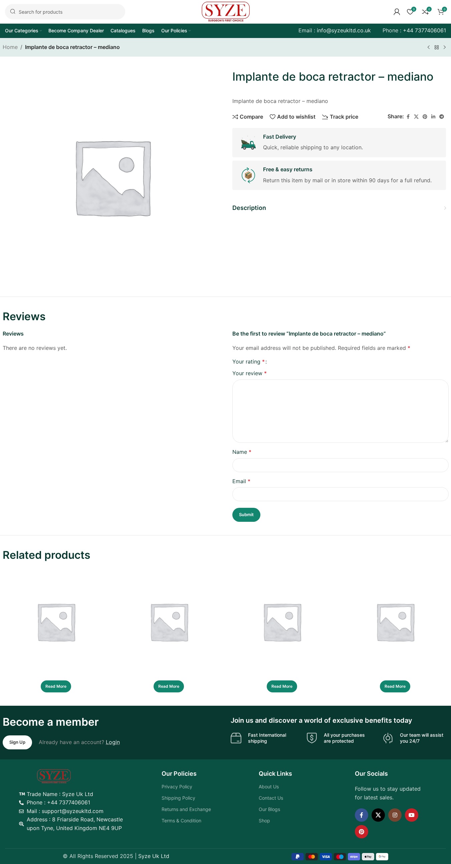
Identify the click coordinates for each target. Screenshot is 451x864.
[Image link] (54, 775)
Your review (249, 373)
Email (241, 481)
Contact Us (271, 798)
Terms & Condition (181, 820)
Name (241, 451)
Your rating (248, 361)
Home (10, 47)
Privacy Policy (177, 786)
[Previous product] (429, 48)
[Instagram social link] (395, 815)
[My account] (397, 11)
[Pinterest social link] (425, 116)
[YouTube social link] (411, 815)
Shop (264, 820)
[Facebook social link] (408, 116)
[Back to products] (437, 48)
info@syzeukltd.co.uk (344, 30)
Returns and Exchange (186, 809)
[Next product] (445, 48)
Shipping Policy (178, 798)
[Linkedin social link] (433, 116)
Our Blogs (269, 809)
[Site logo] (226, 11)
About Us (269, 786)
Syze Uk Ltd (153, 856)
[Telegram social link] (441, 116)
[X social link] (416, 116)
